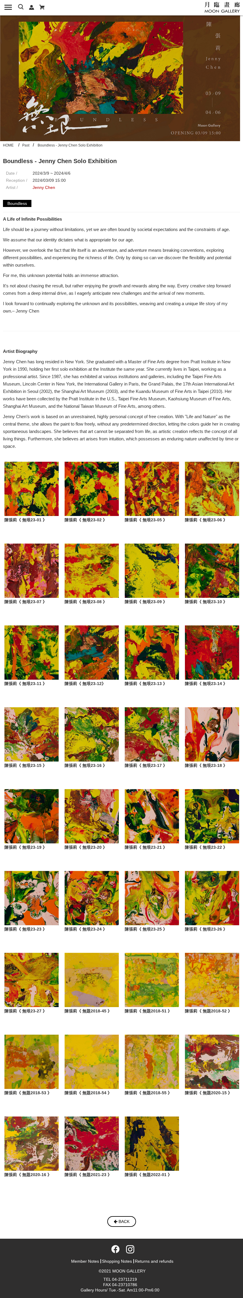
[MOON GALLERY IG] (128, 1251)
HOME (8, 145)
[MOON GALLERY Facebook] (114, 1251)
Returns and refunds (154, 1261)
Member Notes (85, 1261)
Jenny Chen (44, 187)
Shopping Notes (117, 1261)
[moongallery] (222, 6)
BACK (123, 1221)
